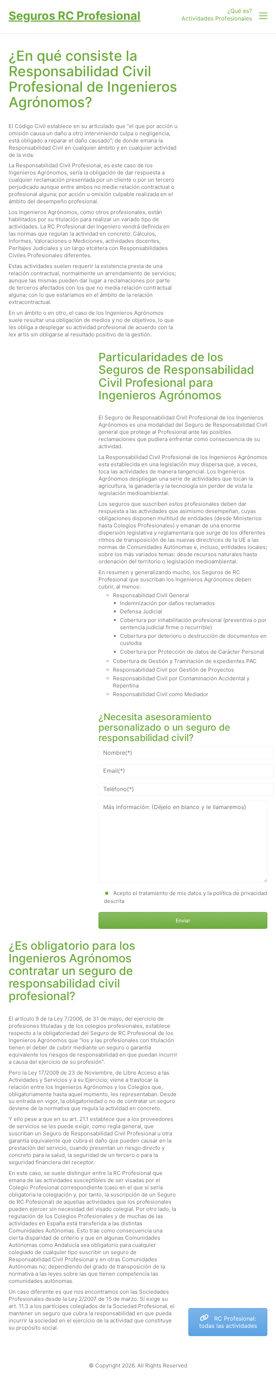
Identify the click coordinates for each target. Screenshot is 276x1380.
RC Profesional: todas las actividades (228, 1322)
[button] (263, 16)
